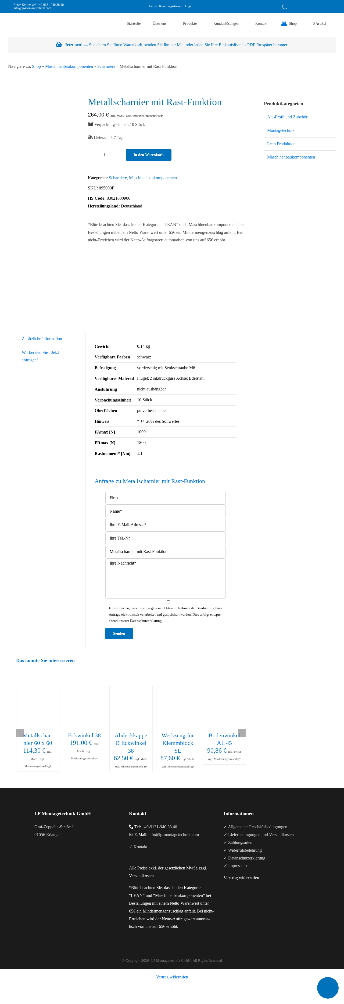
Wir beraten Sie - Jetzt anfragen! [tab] (40, 356)
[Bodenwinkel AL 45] (224, 707)
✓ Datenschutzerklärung (244, 858)
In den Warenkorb (149, 155)
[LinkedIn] (50, 856)
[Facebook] (36, 856)
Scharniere (106, 66)
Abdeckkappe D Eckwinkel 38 (130, 743)
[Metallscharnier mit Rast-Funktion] (47, 199)
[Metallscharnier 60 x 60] (37, 707)
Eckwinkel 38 (84, 735)
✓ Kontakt (138, 846)
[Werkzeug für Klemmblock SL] (177, 707)
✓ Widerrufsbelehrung (243, 850)
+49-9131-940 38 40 (50, 5)
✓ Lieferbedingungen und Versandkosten (259, 834)
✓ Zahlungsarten (238, 842)
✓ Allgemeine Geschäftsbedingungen (255, 827)
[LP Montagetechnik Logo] (19, 15)
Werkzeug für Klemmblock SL (178, 743)
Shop (36, 66)
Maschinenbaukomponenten (69, 66)
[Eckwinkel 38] (84, 707)
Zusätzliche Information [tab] (42, 338)
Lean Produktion (281, 144)
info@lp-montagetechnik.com (173, 834)
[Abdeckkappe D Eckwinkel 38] (131, 707)
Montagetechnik (281, 130)
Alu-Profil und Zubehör (287, 117)
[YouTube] (43, 856)
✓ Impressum (235, 865)
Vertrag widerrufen (172, 977)
